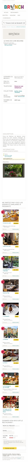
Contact (4, 455)
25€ (17, 386)
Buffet (16, 91)
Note (13, 436)
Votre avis (5, 437)
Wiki (19, 15)
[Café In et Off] (11, 238)
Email (7, 430)
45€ (17, 409)
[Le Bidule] (11, 332)
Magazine (12, 15)
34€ (17, 316)
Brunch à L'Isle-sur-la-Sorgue (8, 156)
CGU (8, 455)
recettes (5, 15)
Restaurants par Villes (7, 454)
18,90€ (16, 223)
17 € (17, 293)
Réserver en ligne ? (16, 454)
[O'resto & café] (11, 216)
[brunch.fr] (14, 6)
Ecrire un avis (21, 96)
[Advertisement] (14, 61)
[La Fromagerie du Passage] (11, 378)
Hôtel (20, 91)
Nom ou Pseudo (11, 425)
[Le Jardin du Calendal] (11, 262)
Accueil (6, 12)
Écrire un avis (16, 229)
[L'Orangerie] (11, 308)
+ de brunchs (6, 18)
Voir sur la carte (8, 45)
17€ (17, 246)
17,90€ (16, 339)
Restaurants (14, 12)
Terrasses (17, 92)
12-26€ (16, 363)
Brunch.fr (19, 457)
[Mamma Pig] (11, 285)
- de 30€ (15, 270)
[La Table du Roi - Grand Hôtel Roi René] (11, 402)
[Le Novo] (11, 355)
